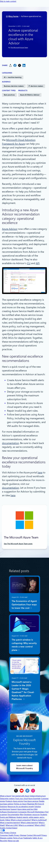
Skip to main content (8, 1)
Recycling (3, 841)
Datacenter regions (7, 799)
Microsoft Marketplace (36, 812)
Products (9, 801)
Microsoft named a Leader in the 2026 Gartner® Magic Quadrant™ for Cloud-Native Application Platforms (23, 690)
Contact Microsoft (34, 835)
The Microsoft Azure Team (19, 47)
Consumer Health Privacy (9, 835)
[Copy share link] (10, 65)
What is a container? (26, 825)
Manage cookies (6, 838)
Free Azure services (31, 801)
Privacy (44, 835)
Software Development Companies (13, 812)
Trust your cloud (21, 799)
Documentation (14, 815)
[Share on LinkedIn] (24, 65)
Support (14, 809)
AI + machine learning (12, 77)
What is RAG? (40, 825)
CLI (28, 263)
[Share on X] (19, 65)
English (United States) (8, 828)
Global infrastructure (38, 796)
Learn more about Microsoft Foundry (24, 767)
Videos (7, 820)
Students (43, 815)
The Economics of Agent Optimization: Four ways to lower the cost (24, 604)
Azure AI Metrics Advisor (29, 95)
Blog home (13, 16)
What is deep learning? (29, 823)
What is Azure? (5, 796)
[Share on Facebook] (14, 65)
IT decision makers (36, 86)
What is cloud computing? (21, 820)
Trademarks (27, 838)
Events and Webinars (8, 817)
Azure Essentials (34, 799)
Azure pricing (18, 801)
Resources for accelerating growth (21, 807)
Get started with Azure (20, 796)
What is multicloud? (39, 820)
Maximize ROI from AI (35, 804)
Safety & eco (37, 838)
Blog (21, 815)
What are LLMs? (12, 825)
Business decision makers (14, 86)
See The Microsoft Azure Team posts (18, 544)
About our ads (13, 841)
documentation (10, 443)
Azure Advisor (9, 228)
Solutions (3, 807)
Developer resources (32, 815)
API (37, 263)
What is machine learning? (10, 823)
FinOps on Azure (20, 804)
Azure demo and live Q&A (27, 809)
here (40, 472)
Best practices (9, 95)
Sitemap (23, 835)
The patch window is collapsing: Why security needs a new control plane (24, 644)
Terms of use (18, 838)
